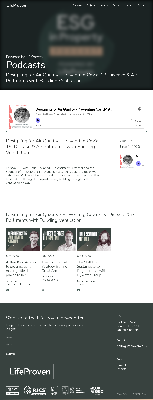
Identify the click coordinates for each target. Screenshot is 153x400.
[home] (16, 5)
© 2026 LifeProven (140, 394)
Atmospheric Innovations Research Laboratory (52, 172)
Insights (104, 5)
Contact (142, 5)
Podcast (117, 5)
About (129, 5)
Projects (91, 5)
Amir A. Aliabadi (40, 168)
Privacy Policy (122, 394)
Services (77, 5)
